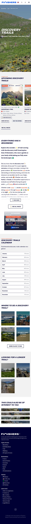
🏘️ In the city (6, 478)
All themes (5, 484)
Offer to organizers (8, 490)
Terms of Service (7, 498)
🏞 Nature (5, 476)
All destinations (7, 470)
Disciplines (3, 8)
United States (6, 460)
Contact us (6, 492)
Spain (4, 466)
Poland (5, 464)
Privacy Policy (6, 496)
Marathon (5, 444)
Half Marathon (7, 446)
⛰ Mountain (6, 482)
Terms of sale (6, 501)
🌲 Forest (5, 480)
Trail (8, 8)
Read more (16, 200)
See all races (6, 128)
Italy (4, 468)
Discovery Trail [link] (14, 8)
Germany (5, 462)
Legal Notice (6, 503)
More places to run (15, 346)
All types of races (7, 452)
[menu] (29, 2)
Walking (5, 450)
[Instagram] (15, 509)
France (5, 458)
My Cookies (6, 494)
